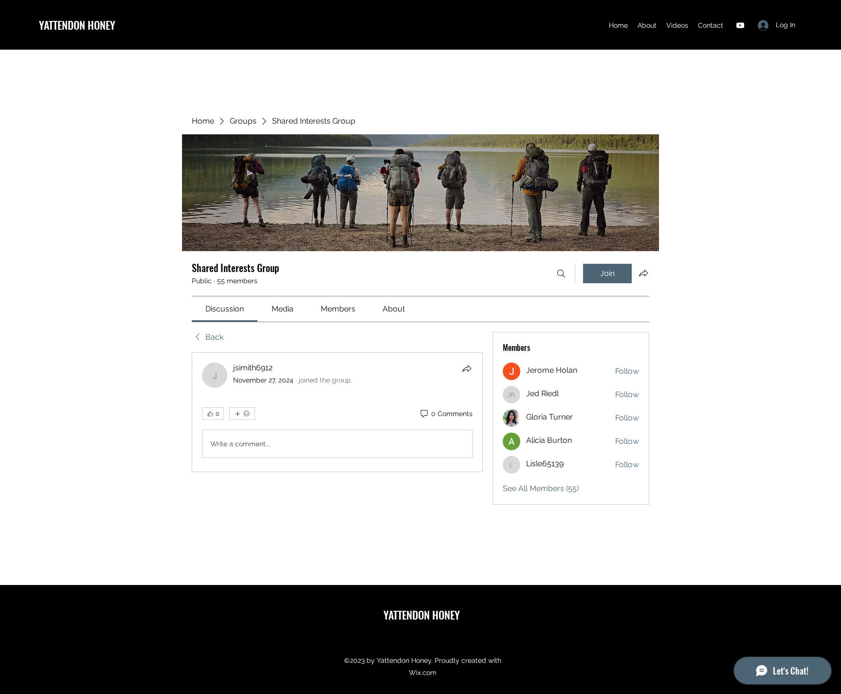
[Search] (561, 273)
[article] (337, 412)
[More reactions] (242, 413)
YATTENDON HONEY (77, 25)
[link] (224, 308)
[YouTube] (740, 25)
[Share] (467, 368)
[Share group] (643, 273)
